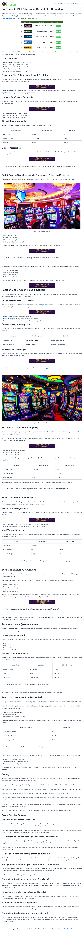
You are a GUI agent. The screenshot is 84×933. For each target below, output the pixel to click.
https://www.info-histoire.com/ (11, 18)
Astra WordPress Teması (67, 929)
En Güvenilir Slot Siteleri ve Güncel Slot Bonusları (66, 4)
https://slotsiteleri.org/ (9, 93)
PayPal (5, 673)
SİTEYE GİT (58, 31)
